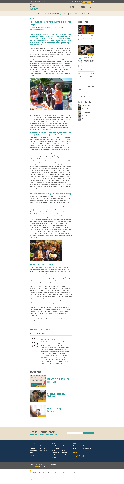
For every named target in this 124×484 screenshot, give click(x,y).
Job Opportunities (65, 452)
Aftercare (92, 83)
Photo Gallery (58, 390)
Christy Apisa (55, 405)
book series (51, 164)
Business (77, 14)
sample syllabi (64, 149)
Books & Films (42, 448)
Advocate (54, 457)
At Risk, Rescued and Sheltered (56, 395)
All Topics (37, 14)
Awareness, (33, 29)
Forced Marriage (91, 76)
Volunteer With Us (86, 446)
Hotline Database (36, 466)
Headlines (32, 452)
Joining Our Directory (87, 448)
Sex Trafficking (55, 14)
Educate (63, 450)
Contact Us (75, 448)
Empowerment (80, 86)
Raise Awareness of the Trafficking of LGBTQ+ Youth (85, 36)
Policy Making (40, 29)
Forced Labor (46, 14)
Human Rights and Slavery (55, 453)
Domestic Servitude (81, 69)
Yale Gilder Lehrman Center (48, 27)
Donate (53, 450)
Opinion (59, 27)
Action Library (54, 446)
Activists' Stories (43, 450)
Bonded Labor (80, 73)
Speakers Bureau (45, 188)
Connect (33, 455)
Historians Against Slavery (58, 318)
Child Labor (80, 76)
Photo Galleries (33, 448)
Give (62, 448)
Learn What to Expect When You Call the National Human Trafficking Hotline (86, 57)
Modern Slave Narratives (82, 96)
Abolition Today (43, 446)
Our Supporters (76, 446)
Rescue (79, 83)
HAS (51, 123)
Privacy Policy (36, 479)
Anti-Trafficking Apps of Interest (57, 410)
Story (59, 405)
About (76, 443)
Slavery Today (32, 446)
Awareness (80, 79)
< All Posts (32, 18)
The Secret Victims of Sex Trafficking (58, 380)
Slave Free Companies (56, 448)
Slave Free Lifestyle (67, 14)
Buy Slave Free (64, 446)
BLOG (73, 1)
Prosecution (80, 93)
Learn (32, 443)
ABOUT (70, 1)
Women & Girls (85, 14)
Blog (75, 452)
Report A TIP (64, 455)
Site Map (31, 479)
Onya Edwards (55, 376)
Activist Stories (91, 93)
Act (53, 443)
